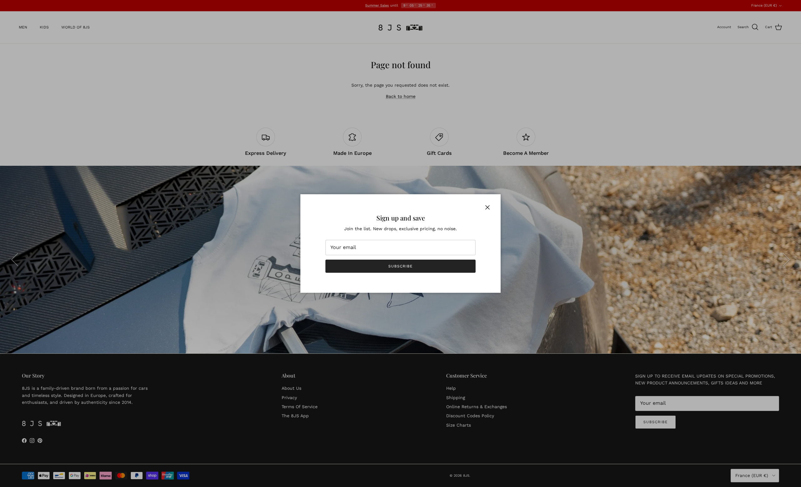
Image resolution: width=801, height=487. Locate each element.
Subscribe (400, 266)
